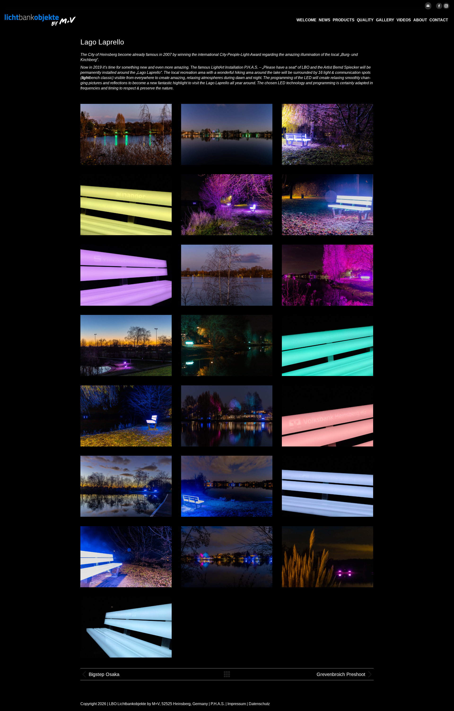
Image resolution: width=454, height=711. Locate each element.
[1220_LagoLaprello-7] (327, 204)
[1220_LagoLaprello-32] (226, 556)
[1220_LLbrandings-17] (327, 415)
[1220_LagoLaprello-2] (126, 415)
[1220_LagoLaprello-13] (126, 134)
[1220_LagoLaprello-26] (126, 486)
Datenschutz (259, 704)
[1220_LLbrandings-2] (126, 627)
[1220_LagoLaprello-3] (126, 556)
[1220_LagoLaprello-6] (327, 275)
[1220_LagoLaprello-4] (226, 204)
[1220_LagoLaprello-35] (327, 556)
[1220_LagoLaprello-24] (226, 415)
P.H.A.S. (218, 704)
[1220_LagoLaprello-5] (226, 345)
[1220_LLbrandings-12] (126, 204)
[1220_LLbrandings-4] (126, 275)
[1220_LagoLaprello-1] (327, 134)
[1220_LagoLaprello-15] (226, 275)
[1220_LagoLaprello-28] (226, 486)
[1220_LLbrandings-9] (327, 345)
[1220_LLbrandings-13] (327, 486)
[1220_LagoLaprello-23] (226, 134)
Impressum (236, 704)
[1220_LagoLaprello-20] (126, 345)
